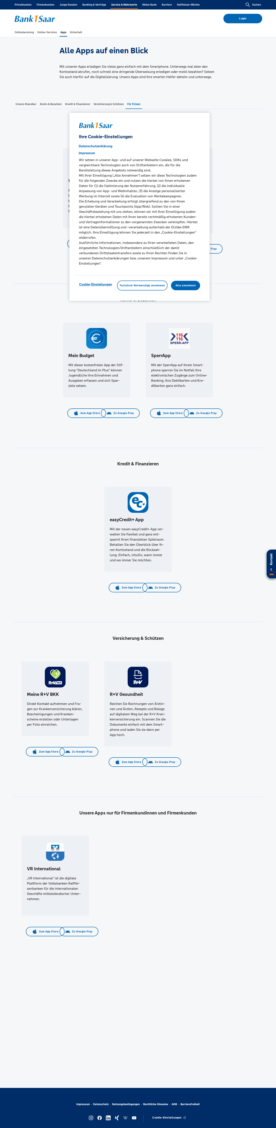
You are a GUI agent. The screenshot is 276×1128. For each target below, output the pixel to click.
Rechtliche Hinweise (155, 1104)
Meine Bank (149, 4)
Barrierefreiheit (190, 1104)
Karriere (167, 4)
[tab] (24, 32)
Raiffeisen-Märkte (188, 4)
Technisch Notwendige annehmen (142, 285)
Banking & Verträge (94, 4)
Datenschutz (101, 1104)
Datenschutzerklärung (95, 146)
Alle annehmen (186, 285)
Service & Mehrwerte (124, 4)
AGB (174, 1104)
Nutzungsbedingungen (126, 1104)
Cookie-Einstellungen (95, 284)
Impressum (83, 1104)
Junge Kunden (68, 4)
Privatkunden (23, 4)
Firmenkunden (45, 4)
